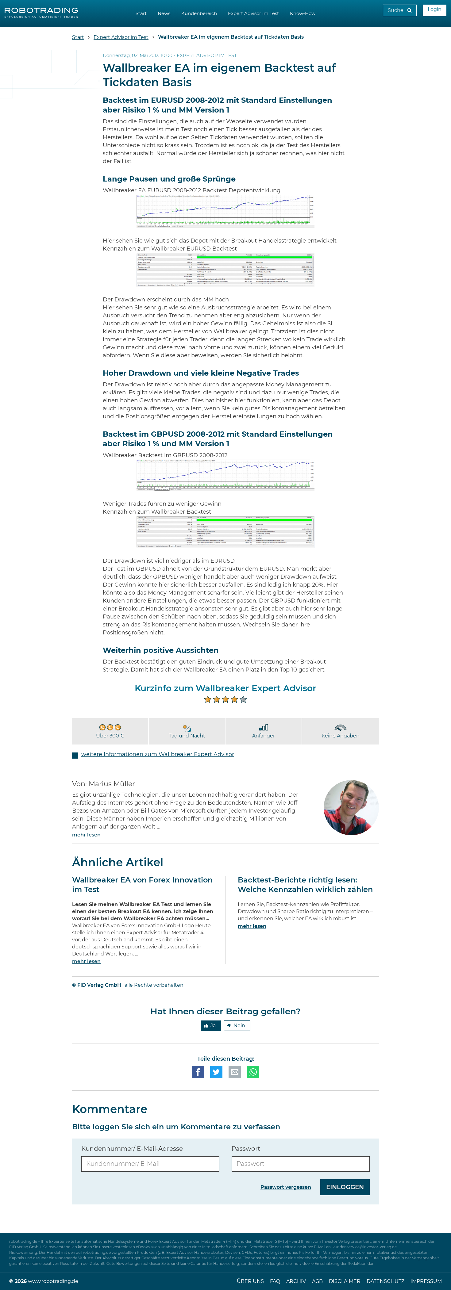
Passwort (246, 1149)
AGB (317, 1281)
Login (434, 9)
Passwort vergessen (285, 1187)
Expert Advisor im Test (253, 13)
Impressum (426, 1281)
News (164, 13)
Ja (213, 1025)
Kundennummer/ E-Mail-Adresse (132, 1149)
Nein (239, 1025)
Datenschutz (385, 1281)
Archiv (296, 1281)
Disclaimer (344, 1281)
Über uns (250, 1281)
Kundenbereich (199, 13)
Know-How (302, 13)
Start (141, 13)
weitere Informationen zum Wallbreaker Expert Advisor (157, 754)
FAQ (275, 1281)
